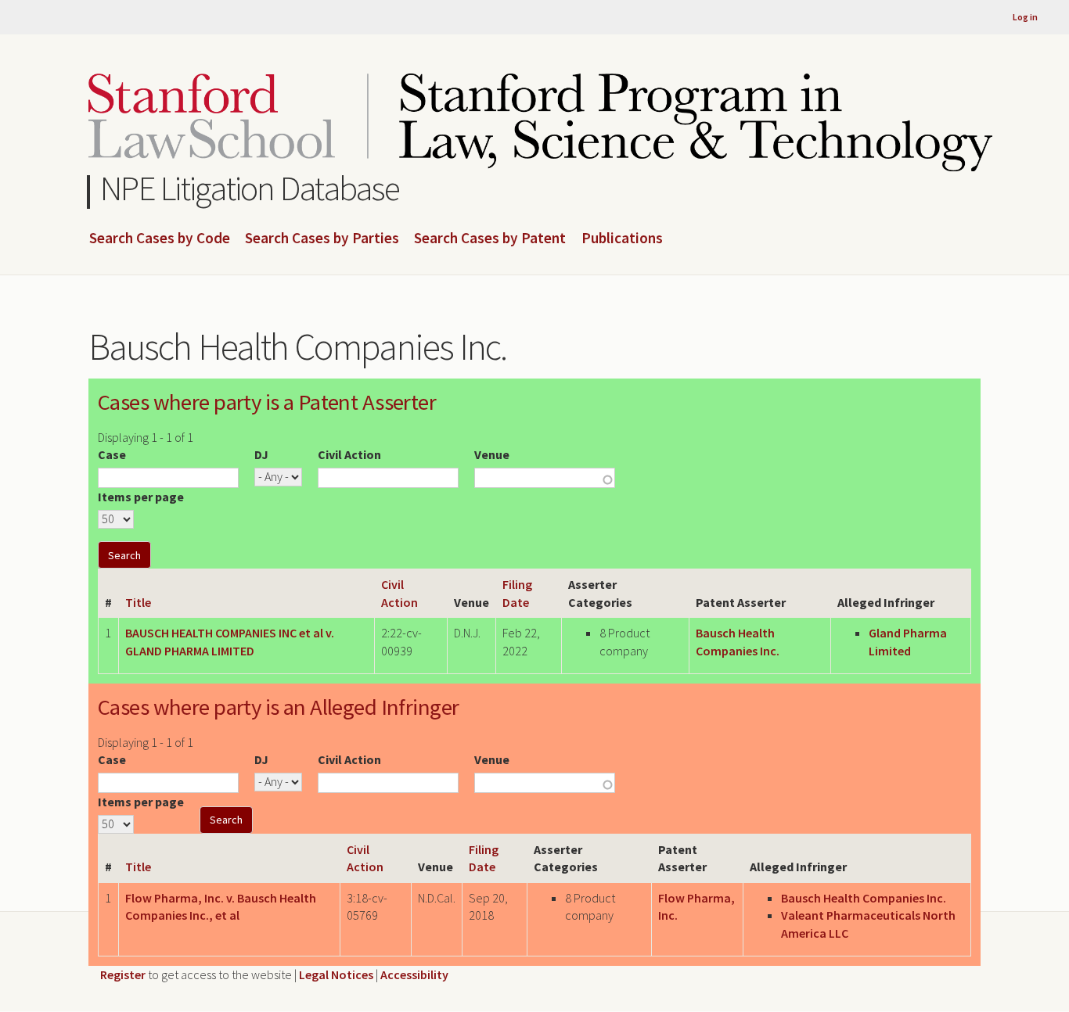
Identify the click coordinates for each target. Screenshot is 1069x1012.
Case (112, 454)
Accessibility (414, 974)
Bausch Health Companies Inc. (863, 898)
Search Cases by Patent (490, 238)
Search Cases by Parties (322, 238)
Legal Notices (336, 974)
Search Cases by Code (159, 238)
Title (138, 602)
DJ (261, 454)
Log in (1025, 17)
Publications (622, 238)
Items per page (141, 496)
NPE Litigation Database (250, 188)
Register (123, 974)
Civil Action (349, 454)
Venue (491, 454)
